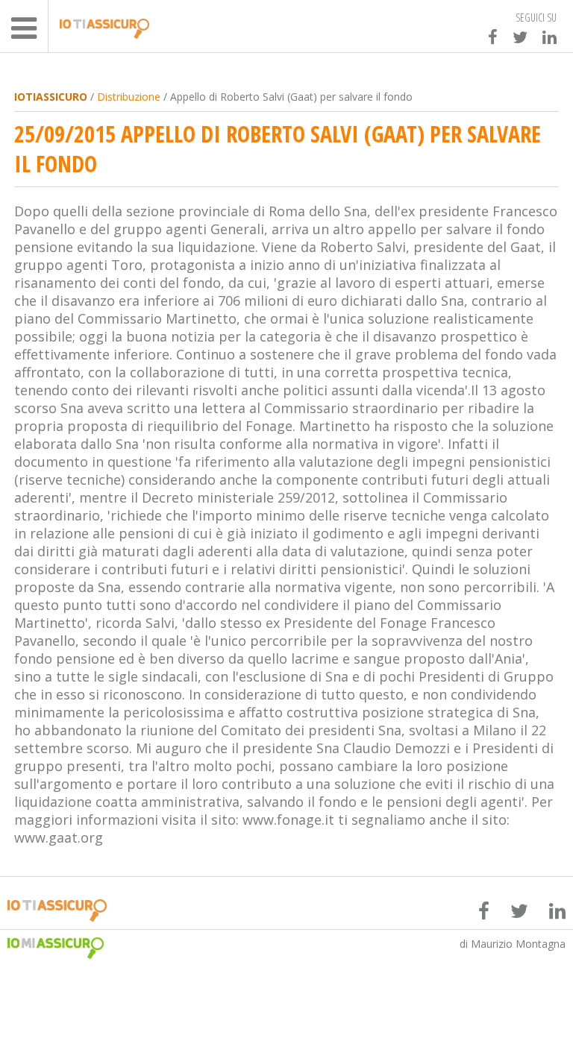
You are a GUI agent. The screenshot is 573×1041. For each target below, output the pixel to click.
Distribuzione (128, 96)
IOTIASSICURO (50, 96)
